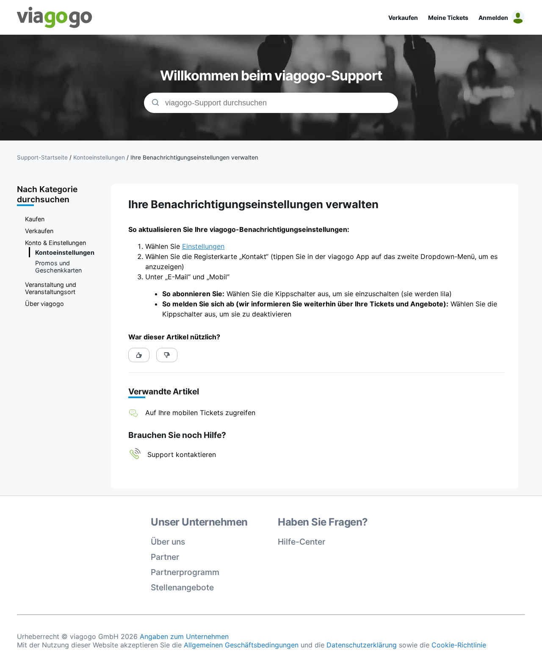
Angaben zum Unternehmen (184, 636)
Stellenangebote (182, 587)
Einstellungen (203, 246)
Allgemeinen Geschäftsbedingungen (241, 645)
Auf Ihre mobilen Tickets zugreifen (200, 412)
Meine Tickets (448, 17)
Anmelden (493, 17)
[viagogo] (54, 17)
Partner (165, 557)
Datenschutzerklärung (361, 645)
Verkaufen (403, 17)
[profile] (516, 17)
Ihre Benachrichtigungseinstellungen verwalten (194, 157)
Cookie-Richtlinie (458, 645)
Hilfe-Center (301, 542)
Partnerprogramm (185, 572)
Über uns (168, 542)
